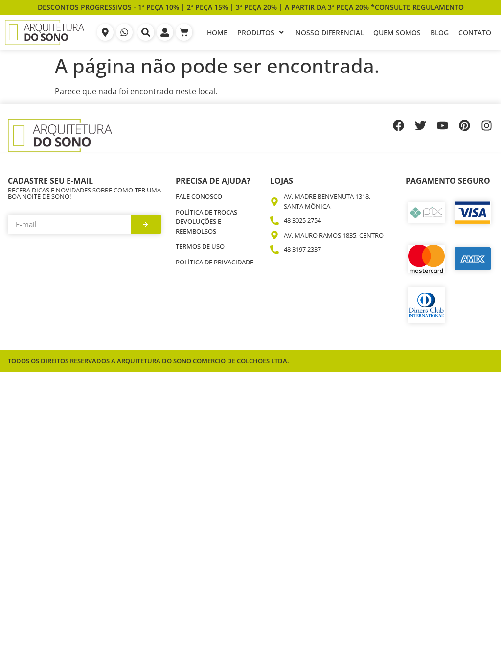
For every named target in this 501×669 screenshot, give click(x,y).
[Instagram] (486, 125)
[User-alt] (165, 32)
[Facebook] (398, 125)
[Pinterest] (464, 125)
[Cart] (184, 32)
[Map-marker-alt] (105, 32)
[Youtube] (442, 125)
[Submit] (146, 224)
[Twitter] (420, 125)
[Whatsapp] (124, 32)
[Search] (145, 32)
